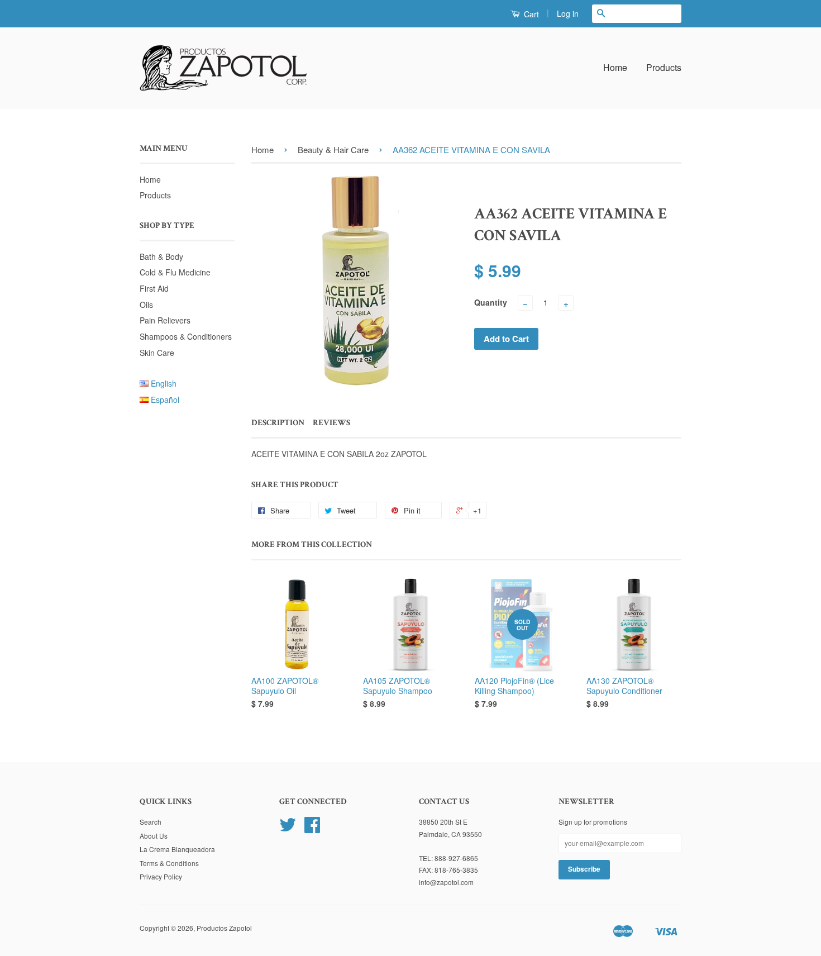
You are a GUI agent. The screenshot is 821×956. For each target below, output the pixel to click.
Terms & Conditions (169, 863)
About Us (154, 835)
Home (615, 67)
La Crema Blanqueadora (177, 849)
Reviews (331, 422)
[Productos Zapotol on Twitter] (287, 828)
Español (165, 399)
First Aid (154, 288)
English (163, 383)
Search (150, 821)
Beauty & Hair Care (333, 149)
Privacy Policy (161, 876)
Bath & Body (161, 256)
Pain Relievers (165, 320)
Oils (146, 304)
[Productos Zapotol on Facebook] (312, 828)
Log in (568, 13)
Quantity (490, 302)
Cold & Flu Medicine (175, 272)
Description (277, 422)
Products (663, 67)
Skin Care (157, 352)
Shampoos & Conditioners (186, 336)
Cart (530, 14)
